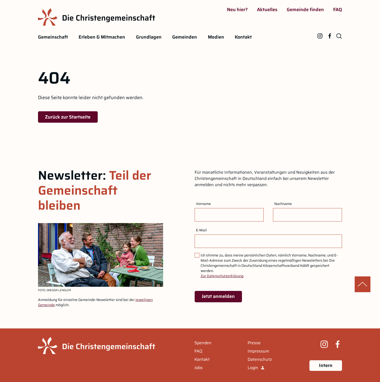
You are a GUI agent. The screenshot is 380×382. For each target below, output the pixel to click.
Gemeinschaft (53, 37)
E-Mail (201, 230)
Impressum (258, 351)
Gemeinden (184, 37)
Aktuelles (267, 9)
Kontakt (243, 37)
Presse (254, 343)
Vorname (203, 203)
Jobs (198, 368)
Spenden (202, 343)
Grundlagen (149, 37)
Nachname (283, 203)
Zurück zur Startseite (67, 117)
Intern (325, 365)
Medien (216, 37)
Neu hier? (237, 9)
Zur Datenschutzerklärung (222, 276)
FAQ (337, 9)
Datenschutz (260, 359)
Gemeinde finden (305, 9)
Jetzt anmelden (218, 296)
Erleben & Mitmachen (102, 37)
